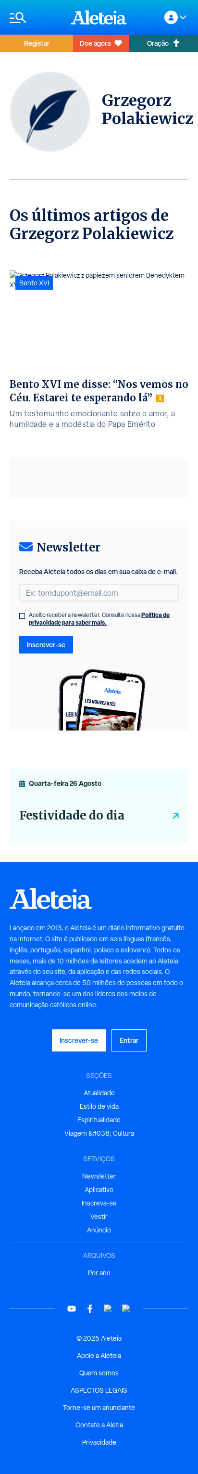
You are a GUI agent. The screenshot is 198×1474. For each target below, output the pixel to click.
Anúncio (99, 1230)
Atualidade (99, 1093)
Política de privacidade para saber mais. (99, 619)
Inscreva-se (99, 1203)
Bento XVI (34, 283)
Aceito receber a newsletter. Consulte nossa (99, 619)
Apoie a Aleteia (99, 1355)
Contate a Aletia (99, 1425)
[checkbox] (22, 616)
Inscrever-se (46, 644)
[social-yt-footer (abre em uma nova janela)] (71, 1309)
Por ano (99, 1273)
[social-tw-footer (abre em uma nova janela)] (108, 1309)
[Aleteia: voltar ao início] (99, 17)
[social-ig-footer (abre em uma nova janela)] (126, 1309)
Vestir (99, 1216)
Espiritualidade (99, 1119)
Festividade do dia (71, 815)
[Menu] (36, 17)
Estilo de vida (99, 1106)
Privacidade (99, 1442)
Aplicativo (99, 1189)
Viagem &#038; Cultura (99, 1133)
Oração (158, 43)
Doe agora (95, 43)
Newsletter (99, 1176)
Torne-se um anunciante (99, 1407)
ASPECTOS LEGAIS (99, 1390)
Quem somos (99, 1373)
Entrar (129, 1040)
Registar (37, 43)
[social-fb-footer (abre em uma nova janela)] (90, 1309)
